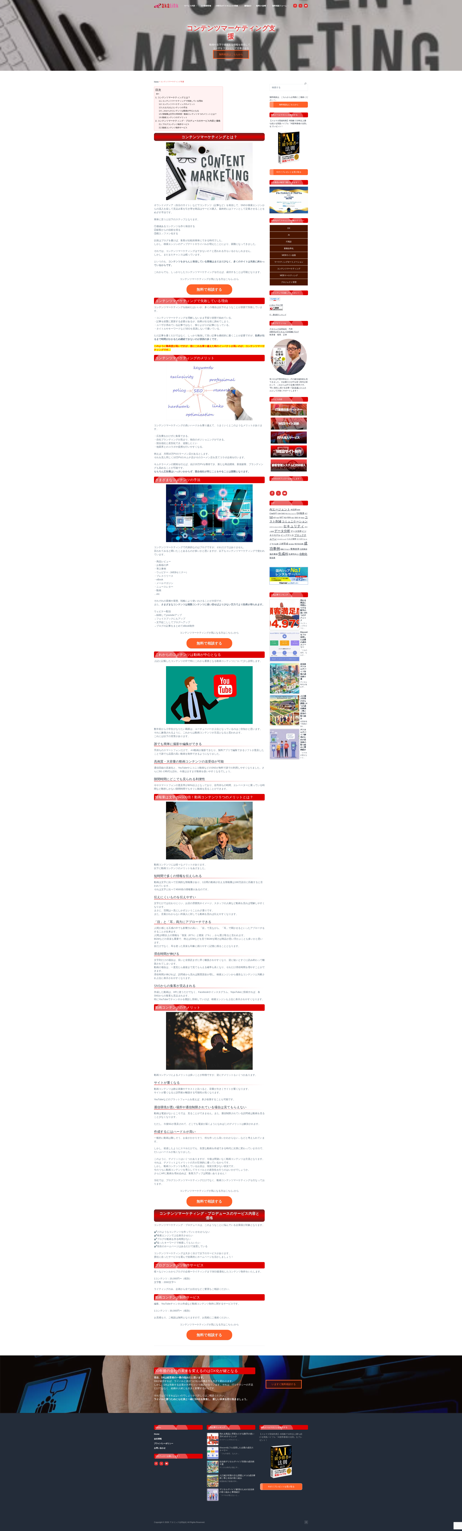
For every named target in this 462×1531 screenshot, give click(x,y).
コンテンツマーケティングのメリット (178, 104)
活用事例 (303, 549)
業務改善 (294, 549)
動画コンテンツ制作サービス (174, 127)
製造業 (272, 558)
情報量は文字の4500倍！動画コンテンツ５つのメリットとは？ (189, 114)
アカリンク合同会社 (278, 329)
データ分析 (282, 531)
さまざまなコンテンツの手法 (174, 107)
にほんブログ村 (276, 305)
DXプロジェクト (290, 513)
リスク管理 (291, 539)
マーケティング (281, 539)
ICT (306, 513)
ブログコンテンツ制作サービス (175, 124)
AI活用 (294, 510)
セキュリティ (293, 526)
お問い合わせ (160, 1448)
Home (156, 1434)
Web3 (302, 517)
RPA (289, 517)
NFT (281, 517)
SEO (292, 517)
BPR (298, 510)
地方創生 (291, 544)
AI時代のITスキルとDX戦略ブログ (284, 332)
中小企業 (275, 544)
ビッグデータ (287, 535)
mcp (277, 518)
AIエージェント (280, 509)
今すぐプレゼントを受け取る (288, 172)
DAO (283, 513)
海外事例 (274, 554)
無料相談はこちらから (231, 54)
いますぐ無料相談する (284, 1384)
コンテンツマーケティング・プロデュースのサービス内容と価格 (189, 121)
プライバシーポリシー (163, 1443)
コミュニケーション (295, 521)
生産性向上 (294, 554)
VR (299, 518)
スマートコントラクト (276, 527)
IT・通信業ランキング (278, 315)
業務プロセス (285, 549)
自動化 (303, 553)
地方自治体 (298, 544)
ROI (285, 518)
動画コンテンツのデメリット (174, 117)
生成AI (283, 554)
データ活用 (296, 531)
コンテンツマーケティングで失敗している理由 (182, 101)
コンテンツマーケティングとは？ (174, 97)
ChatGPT (273, 513)
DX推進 (300, 513)
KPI (274, 518)
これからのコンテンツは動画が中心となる (180, 111)
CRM (279, 513)
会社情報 (158, 1439)
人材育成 (283, 543)
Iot (271, 517)
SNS (296, 518)
